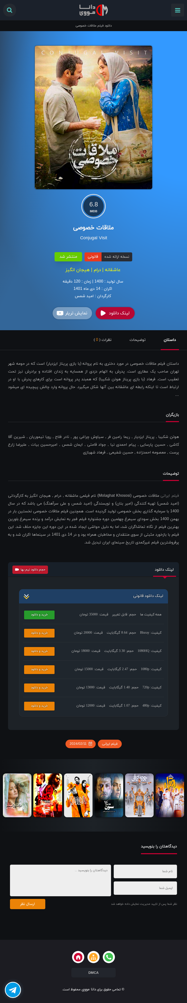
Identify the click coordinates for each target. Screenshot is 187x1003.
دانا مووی (89, 989)
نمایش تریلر (76, 313)
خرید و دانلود (39, 614)
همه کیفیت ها (150, 614)
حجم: (124, 614)
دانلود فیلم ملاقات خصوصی (93, 26)
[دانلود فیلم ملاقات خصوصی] (93, 117)
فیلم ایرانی (169, 495)
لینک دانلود (119, 313)
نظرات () (103, 340)
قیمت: (94, 614)
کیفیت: (150, 632)
